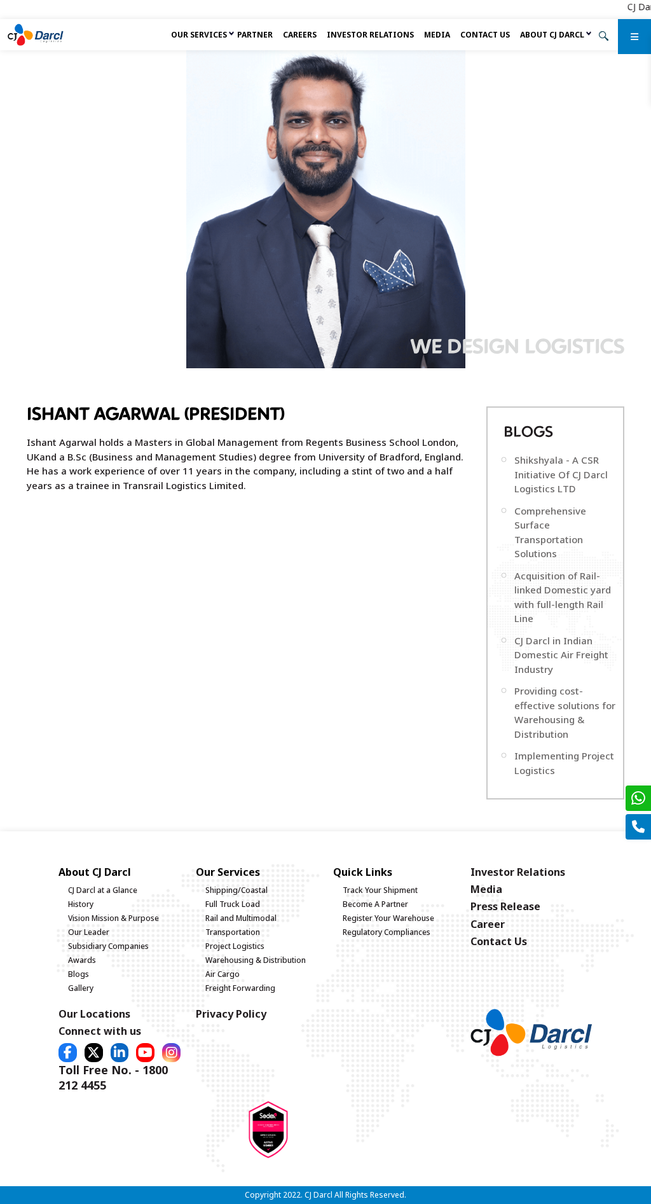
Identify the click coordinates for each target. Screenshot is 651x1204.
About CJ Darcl (552, 34)
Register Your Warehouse (388, 918)
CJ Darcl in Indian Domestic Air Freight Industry (561, 654)
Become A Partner (375, 904)
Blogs (78, 974)
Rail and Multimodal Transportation (241, 925)
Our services (199, 34)
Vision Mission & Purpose (113, 918)
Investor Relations (370, 34)
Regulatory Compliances (386, 932)
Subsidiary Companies (108, 946)
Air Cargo (222, 974)
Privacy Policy (231, 1014)
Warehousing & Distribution (255, 960)
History (80, 904)
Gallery (80, 988)
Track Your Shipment (380, 890)
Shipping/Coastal (236, 890)
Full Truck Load (232, 904)
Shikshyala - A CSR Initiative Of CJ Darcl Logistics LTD (561, 474)
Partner (255, 34)
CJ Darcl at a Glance (102, 890)
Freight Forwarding (240, 988)
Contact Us (485, 34)
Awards (82, 960)
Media (437, 34)
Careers (300, 34)
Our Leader (88, 932)
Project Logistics (234, 946)
